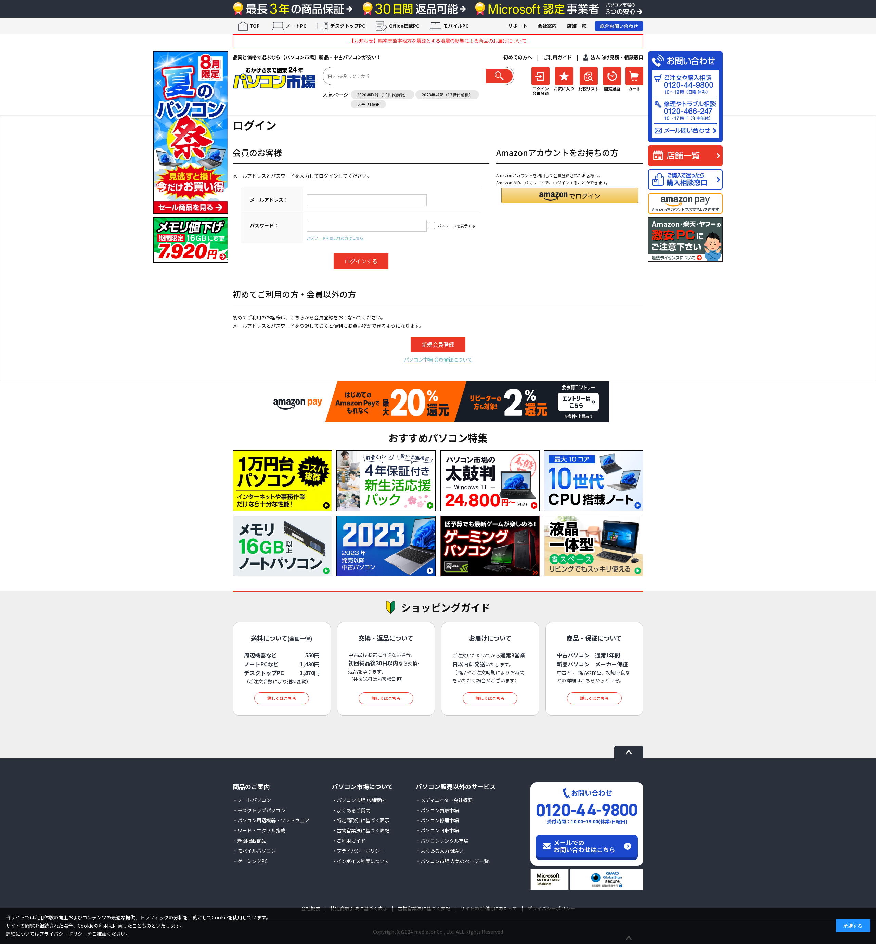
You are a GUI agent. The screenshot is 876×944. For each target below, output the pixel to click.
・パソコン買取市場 (437, 810)
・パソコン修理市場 (437, 820)
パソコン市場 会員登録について (438, 359)
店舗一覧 (576, 25)
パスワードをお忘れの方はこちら (335, 238)
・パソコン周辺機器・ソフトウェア (271, 820)
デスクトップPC (347, 25)
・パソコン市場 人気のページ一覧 (452, 860)
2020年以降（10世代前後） (382, 94)
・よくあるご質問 (351, 810)
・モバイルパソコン (254, 850)
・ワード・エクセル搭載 (259, 830)
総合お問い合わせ (619, 26)
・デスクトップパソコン (259, 810)
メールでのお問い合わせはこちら (584, 846)
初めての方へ (517, 57)
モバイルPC (455, 25)
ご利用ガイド (557, 57)
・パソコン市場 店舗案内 (359, 800)
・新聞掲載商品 (249, 840)
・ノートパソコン (252, 800)
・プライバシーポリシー (358, 850)
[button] (569, 195)
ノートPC (296, 25)
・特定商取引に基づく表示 (360, 820)
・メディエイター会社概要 (444, 800)
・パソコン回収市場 (437, 830)
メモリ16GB (368, 104)
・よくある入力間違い (440, 850)
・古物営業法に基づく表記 (360, 830)
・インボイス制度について (360, 860)
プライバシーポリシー (63, 933)
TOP (255, 25)
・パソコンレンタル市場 (442, 840)
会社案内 (547, 25)
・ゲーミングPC (250, 860)
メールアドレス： (269, 199)
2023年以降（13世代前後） (447, 94)
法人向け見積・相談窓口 (617, 57)
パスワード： (264, 225)
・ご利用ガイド (348, 840)
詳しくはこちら (281, 698)
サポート (517, 25)
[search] (499, 76)
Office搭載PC (404, 25)
